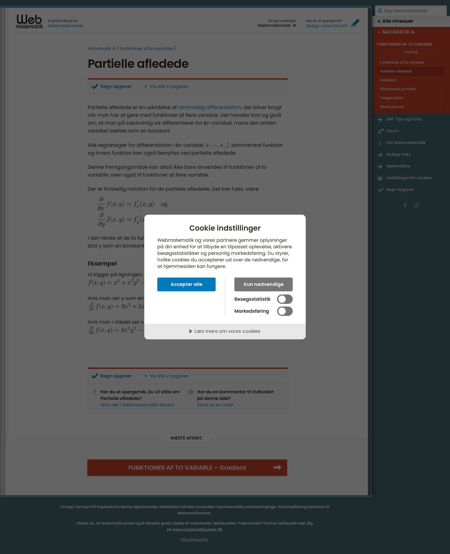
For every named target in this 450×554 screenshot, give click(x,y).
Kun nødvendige (264, 284)
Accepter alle (186, 284)
